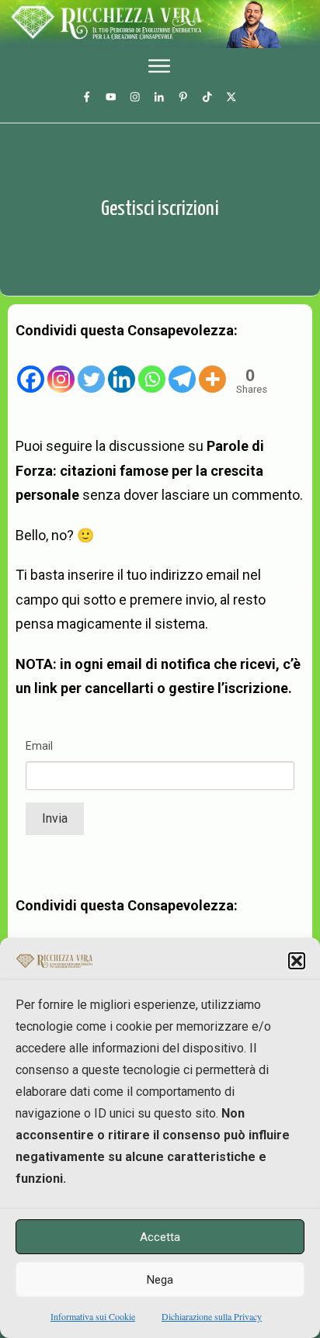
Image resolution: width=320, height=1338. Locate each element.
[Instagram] (61, 368)
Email (39, 746)
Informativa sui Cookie (92, 1316)
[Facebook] (30, 368)
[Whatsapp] (151, 368)
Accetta (160, 1237)
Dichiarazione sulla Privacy (212, 1316)
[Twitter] (91, 368)
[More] (212, 368)
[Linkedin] (121, 368)
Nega (160, 1280)
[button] (296, 961)
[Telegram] (182, 368)
